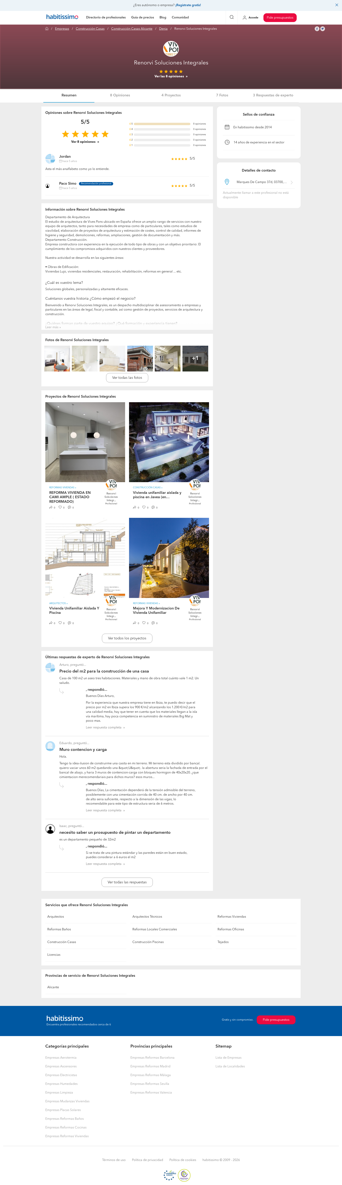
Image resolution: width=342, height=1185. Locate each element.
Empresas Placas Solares (63, 1110)
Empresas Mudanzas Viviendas (67, 1101)
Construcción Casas (90, 29)
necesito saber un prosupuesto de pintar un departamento (115, 833)
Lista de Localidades (230, 1066)
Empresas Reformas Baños (64, 1119)
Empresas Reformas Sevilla (149, 1084)
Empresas (62, 29)
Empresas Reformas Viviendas (67, 1136)
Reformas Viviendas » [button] (62, 487)
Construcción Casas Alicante (131, 29)
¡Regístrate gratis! (188, 5)
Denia (163, 29)
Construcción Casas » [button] (147, 487)
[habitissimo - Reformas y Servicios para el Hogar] (62, 17)
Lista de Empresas (228, 1057)
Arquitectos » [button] (58, 603)
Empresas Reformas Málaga (150, 1075)
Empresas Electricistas (61, 1075)
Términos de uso (114, 1160)
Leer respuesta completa (104, 727)
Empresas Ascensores (61, 1066)
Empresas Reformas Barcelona (152, 1057)
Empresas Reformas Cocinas (65, 1127)
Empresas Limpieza (59, 1092)
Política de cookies (182, 1160)
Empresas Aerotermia (61, 1057)
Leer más (51, 327)
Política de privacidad (147, 1160)
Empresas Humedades (61, 1084)
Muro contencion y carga (83, 750)
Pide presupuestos (280, 17)
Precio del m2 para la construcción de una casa (104, 671)
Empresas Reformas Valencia (151, 1092)
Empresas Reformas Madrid (150, 1066)
